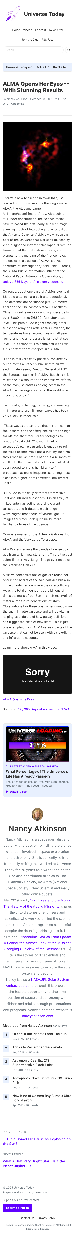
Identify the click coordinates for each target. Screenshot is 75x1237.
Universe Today (44, 14)
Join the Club (30, 39)
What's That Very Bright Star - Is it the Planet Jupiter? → (34, 1163)
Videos (27, 30)
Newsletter (56, 30)
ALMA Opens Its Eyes (18, 699)
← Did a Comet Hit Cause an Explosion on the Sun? (37, 1141)
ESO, (19, 709)
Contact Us (27, 1217)
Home (16, 30)
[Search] (68, 50)
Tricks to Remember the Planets (37, 1047)
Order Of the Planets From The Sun (39, 1034)
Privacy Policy (46, 1217)
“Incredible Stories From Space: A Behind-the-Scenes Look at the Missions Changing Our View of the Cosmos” (37, 943)
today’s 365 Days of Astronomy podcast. (33, 282)
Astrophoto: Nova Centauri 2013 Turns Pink (42, 1080)
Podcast (40, 30)
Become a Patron (17, 1207)
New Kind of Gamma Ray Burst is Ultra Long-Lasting (41, 1098)
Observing (17, 103)
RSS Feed (48, 39)
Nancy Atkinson (17, 99)
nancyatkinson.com (37, 1016)
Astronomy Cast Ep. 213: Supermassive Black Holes (32, 1062)
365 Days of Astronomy (41, 709)
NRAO (65, 709)
